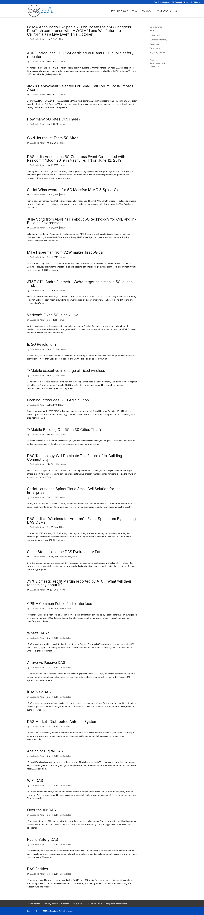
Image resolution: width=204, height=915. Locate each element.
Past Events (155, 35)
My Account (177, 2)
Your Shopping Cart (161, 2)
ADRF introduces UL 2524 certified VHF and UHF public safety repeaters (80, 55)
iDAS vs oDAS (39, 692)
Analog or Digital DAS (45, 751)
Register (154, 60)
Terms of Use (33, 903)
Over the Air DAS (41, 810)
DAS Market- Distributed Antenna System (62, 721)
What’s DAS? (38, 633)
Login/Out (154, 66)
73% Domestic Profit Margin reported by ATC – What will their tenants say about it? (79, 583)
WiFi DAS (35, 780)
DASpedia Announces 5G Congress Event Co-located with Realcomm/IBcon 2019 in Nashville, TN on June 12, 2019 (76, 158)
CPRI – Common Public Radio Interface (59, 603)
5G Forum (154, 31)
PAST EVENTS (164, 11)
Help (186, 2)
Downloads (155, 48)
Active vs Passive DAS (46, 662)
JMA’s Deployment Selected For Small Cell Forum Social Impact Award (80, 88)
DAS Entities (37, 869)
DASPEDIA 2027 (119, 11)
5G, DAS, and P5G (158, 52)
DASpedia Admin (37, 39)
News (61, 39)
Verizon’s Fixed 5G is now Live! (53, 315)
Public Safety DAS (42, 839)
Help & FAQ (78, 903)
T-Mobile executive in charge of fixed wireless (66, 370)
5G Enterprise (156, 27)
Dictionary (154, 44)
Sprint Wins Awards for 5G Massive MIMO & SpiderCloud (75, 190)
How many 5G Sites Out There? (53, 119)
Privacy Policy (51, 903)
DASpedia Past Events (116, 903)
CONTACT (147, 11)
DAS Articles (65, 556)
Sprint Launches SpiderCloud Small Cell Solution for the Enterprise (74, 491)
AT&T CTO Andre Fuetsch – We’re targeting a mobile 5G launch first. (80, 284)
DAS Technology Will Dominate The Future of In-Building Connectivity (74, 458)
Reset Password (157, 63)
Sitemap (65, 903)
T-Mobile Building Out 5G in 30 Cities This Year (67, 429)
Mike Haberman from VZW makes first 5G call (65, 252)
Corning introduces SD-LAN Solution (58, 400)
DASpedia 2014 (94, 903)
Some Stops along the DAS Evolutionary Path (64, 552)
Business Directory (158, 39)
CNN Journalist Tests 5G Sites (52, 138)
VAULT (135, 11)
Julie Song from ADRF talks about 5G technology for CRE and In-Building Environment (81, 221)
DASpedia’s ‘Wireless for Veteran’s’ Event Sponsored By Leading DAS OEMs (81, 520)
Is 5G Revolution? (41, 344)
